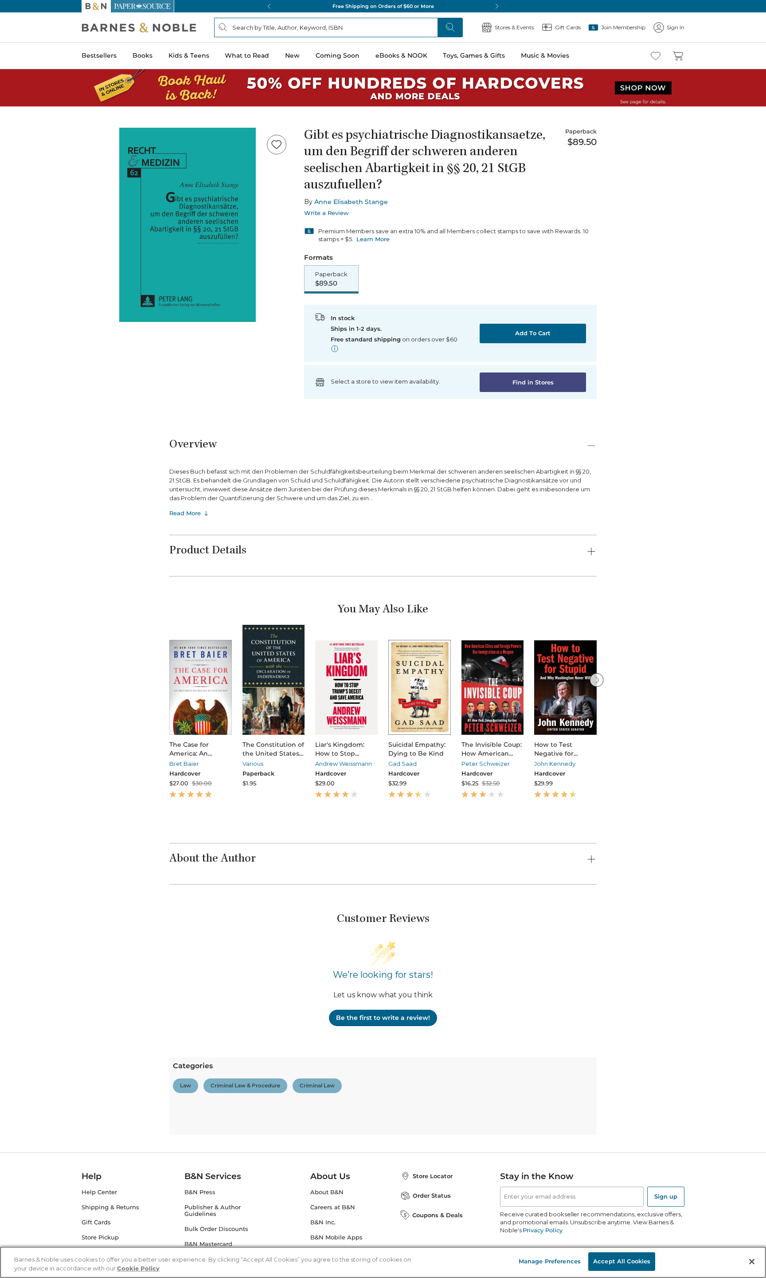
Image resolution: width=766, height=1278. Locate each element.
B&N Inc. (323, 1222)
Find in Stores (533, 382)
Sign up (665, 1196)
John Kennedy (554, 763)
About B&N (327, 1192)
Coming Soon (338, 55)
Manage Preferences (550, 1261)
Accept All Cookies (621, 1261)
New (292, 55)
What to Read (247, 55)
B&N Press (199, 1192)
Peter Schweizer (485, 763)
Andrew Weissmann (343, 763)
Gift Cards (96, 1222)
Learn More (373, 239)
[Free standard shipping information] (334, 348)
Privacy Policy (542, 1230)
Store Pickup (100, 1237)
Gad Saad (402, 763)
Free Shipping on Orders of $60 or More (383, 6)
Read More (185, 513)
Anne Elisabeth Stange (351, 202)
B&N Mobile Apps (336, 1237)
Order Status (432, 1195)
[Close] (752, 1261)
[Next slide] (597, 680)
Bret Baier (184, 763)
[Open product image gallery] (187, 225)
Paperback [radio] (331, 278)
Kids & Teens (188, 55)
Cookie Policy (138, 1268)
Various (252, 763)
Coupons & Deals (437, 1215)
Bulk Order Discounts (216, 1229)
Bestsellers (99, 55)
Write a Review (326, 213)
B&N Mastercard (208, 1244)
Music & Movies (545, 55)
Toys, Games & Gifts (474, 55)
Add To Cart (533, 333)
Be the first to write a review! (383, 1018)
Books (142, 55)
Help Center (99, 1192)
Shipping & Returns (110, 1207)
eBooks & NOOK (401, 55)
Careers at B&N (332, 1207)
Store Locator (433, 1176)
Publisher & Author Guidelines (212, 1210)
